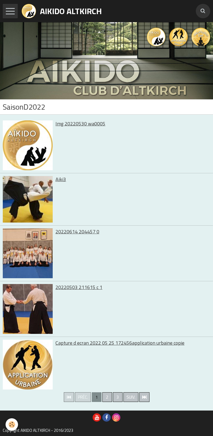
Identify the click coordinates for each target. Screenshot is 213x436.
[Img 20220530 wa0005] (28, 145)
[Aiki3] (28, 199)
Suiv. (130, 397)
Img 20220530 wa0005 (80, 123)
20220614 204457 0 (77, 231)
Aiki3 (60, 179)
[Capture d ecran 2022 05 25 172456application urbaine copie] (28, 364)
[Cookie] (12, 424)
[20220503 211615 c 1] (28, 309)
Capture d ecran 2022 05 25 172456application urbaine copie (119, 343)
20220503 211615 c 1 (78, 287)
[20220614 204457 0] (28, 253)
